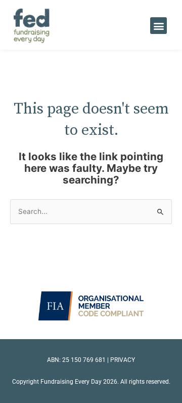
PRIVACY (122, 359)
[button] (158, 25)
